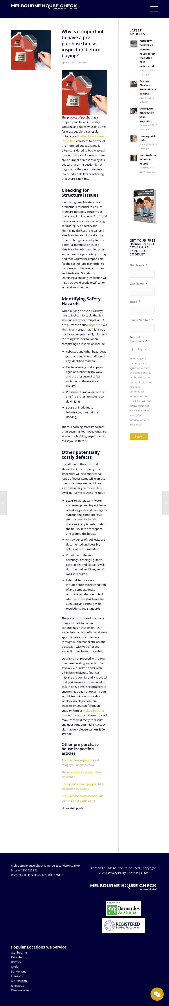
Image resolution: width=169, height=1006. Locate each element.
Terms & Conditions (138, 339)
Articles (133, 873)
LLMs (144, 873)
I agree (142, 349)
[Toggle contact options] (157, 994)
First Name (138, 265)
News (84, 62)
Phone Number (141, 320)
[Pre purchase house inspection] (31, 50)
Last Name (138, 283)
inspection (95, 325)
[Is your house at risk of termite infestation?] (3, 503)
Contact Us (98, 868)
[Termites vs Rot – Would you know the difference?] (165, 503)
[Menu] (152, 9)
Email (135, 301)
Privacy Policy (117, 873)
